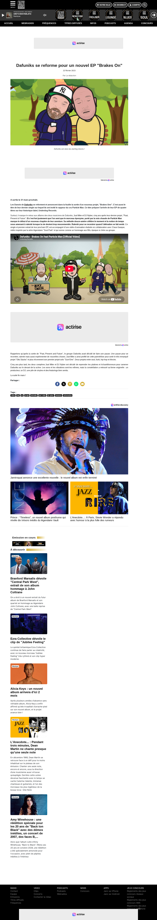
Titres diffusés (73, 23)
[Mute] (45, 15)
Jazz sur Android (111, 894)
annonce (59, 395)
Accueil (8, 23)
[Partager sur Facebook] (57, 385)
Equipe (13, 894)
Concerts (38, 894)
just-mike (42, 395)
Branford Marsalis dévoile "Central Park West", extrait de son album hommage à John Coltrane (28, 585)
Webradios (27, 23)
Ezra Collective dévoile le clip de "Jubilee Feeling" (28, 640)
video (13, 395)
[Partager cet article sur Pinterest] (69, 385)
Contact (14, 891)
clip (18, 395)
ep (22, 395)
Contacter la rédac (42, 897)
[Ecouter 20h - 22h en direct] (28, 543)
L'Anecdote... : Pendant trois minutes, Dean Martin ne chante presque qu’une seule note (28, 747)
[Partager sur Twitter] (63, 385)
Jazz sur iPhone (111, 891)
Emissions (15, 897)
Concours (147, 23)
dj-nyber (50, 395)
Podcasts (110, 23)
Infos (93, 23)
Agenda (128, 23)
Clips (36, 891)
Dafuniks (28, 205)
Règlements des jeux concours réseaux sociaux (136, 894)
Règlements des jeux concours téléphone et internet (136, 909)
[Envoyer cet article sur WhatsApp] (75, 385)
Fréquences (49, 23)
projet (27, 395)
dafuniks (34, 395)
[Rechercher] (144, 4)
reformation (67, 395)
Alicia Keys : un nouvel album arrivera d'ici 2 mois (26, 692)
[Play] (3, 15)
